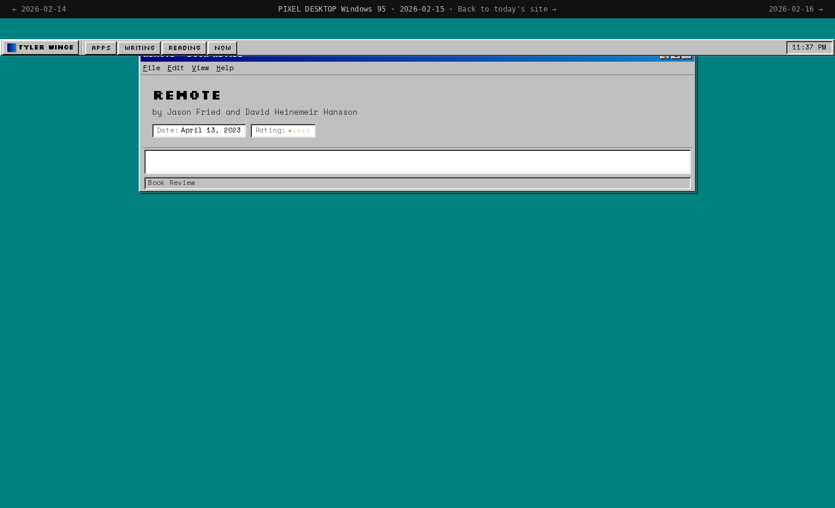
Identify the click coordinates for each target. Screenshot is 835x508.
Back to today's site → (507, 9)
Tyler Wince (46, 47)
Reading (184, 47)
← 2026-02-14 (39, 9)
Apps (101, 47)
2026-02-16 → (796, 9)
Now (222, 47)
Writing (139, 47)
